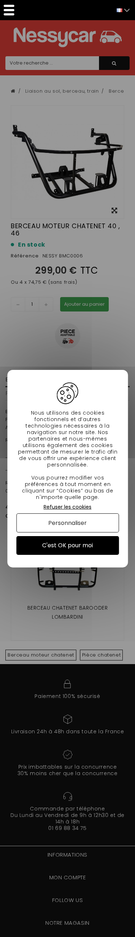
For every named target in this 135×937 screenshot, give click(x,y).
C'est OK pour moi (67, 545)
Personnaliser (67, 523)
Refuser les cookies (67, 507)
